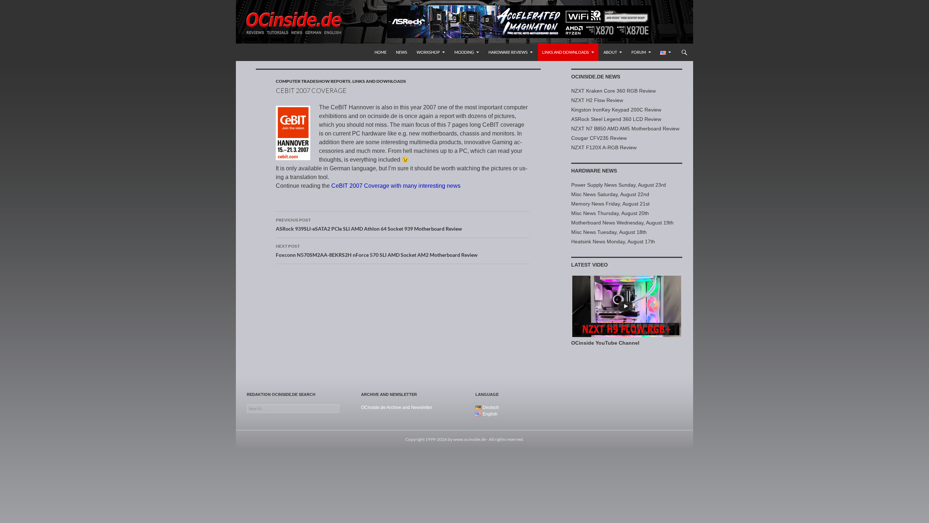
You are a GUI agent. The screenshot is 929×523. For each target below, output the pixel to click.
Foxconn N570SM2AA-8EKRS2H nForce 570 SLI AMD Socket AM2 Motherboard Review (377, 250)
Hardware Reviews (508, 52)
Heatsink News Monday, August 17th (613, 241)
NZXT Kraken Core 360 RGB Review (613, 91)
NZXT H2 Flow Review (597, 100)
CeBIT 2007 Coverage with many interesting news (396, 186)
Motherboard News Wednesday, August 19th (622, 223)
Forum (638, 52)
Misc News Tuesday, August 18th (609, 232)
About (610, 52)
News (401, 52)
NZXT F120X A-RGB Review (604, 147)
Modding (464, 52)
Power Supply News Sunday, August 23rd (618, 185)
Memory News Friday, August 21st (610, 204)
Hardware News (594, 171)
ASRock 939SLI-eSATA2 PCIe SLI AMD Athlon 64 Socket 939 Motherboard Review (369, 224)
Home (380, 52)
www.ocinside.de (469, 439)
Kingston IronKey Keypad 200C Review (616, 110)
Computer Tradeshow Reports (313, 81)
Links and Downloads (565, 52)
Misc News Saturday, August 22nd (610, 194)
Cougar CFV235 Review (599, 138)
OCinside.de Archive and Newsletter (396, 407)
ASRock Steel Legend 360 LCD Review (616, 119)
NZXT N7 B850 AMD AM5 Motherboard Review (625, 128)
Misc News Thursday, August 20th (610, 213)
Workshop (428, 52)
